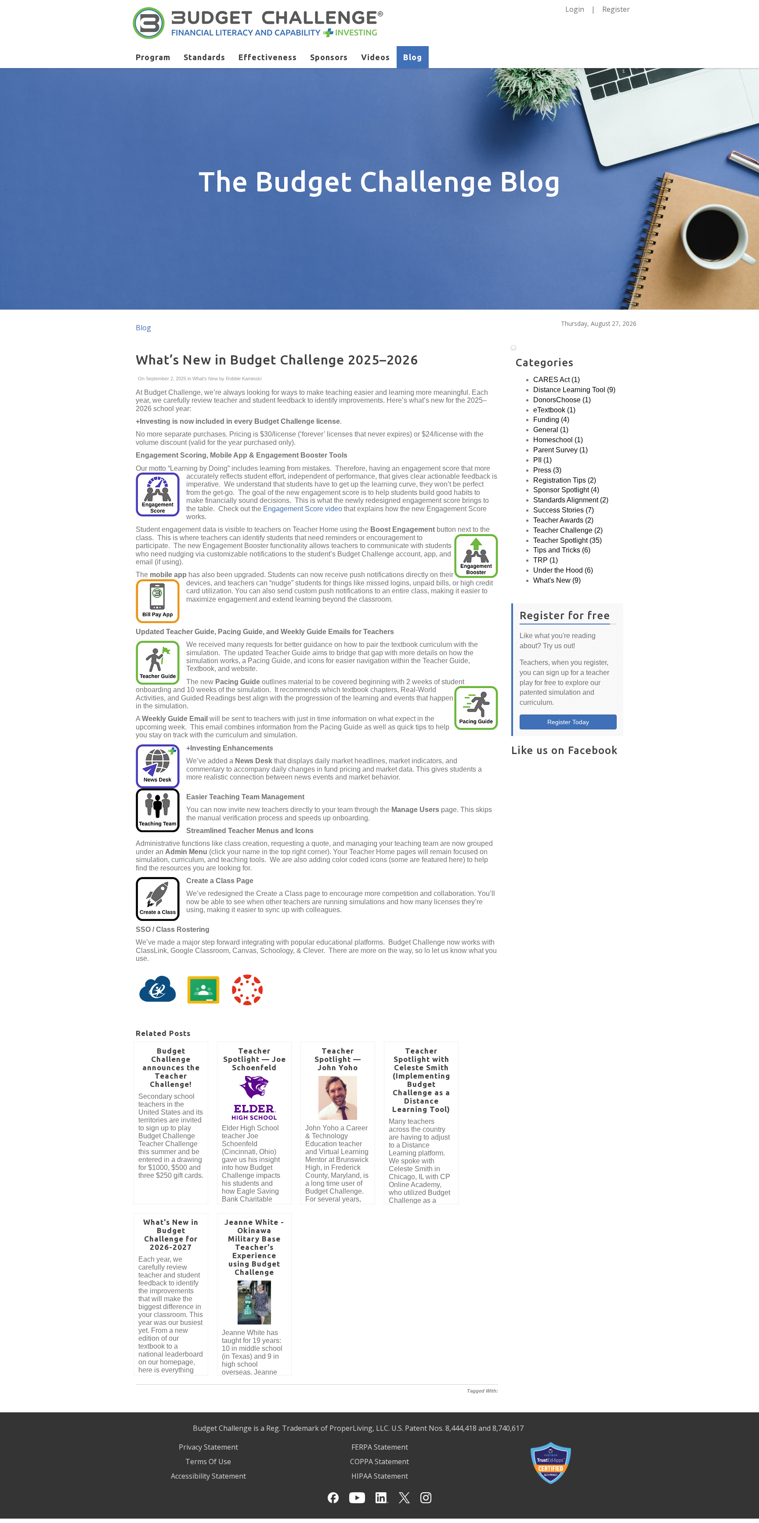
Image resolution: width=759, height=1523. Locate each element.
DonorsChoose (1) (562, 400)
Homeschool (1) (558, 440)
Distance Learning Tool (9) (574, 389)
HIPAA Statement (379, 1476)
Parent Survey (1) (560, 450)
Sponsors (329, 57)
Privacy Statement (208, 1447)
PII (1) (542, 460)
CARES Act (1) (556, 379)
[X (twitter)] (404, 1498)
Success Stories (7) (563, 510)
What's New (205, 378)
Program (153, 57)
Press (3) (547, 470)
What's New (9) (557, 580)
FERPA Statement (379, 1447)
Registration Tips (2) (564, 480)
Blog (412, 57)
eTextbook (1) (554, 410)
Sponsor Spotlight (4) (566, 490)
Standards (204, 57)
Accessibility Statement (208, 1476)
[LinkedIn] (382, 1498)
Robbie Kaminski (242, 378)
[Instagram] (426, 1498)
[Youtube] (357, 1498)
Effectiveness (268, 57)
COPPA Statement (379, 1461)
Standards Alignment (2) (570, 500)
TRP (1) (545, 560)
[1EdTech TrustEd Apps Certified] (551, 1462)
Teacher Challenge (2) (568, 530)
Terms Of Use (208, 1461)
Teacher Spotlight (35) (567, 540)
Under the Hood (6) (563, 570)
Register (616, 9)
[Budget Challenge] (258, 22)
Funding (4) (551, 419)
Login (574, 9)
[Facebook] (333, 1498)
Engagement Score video (302, 508)
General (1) (550, 429)
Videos (375, 57)
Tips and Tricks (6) (561, 550)
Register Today (568, 721)
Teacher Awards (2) (563, 520)
